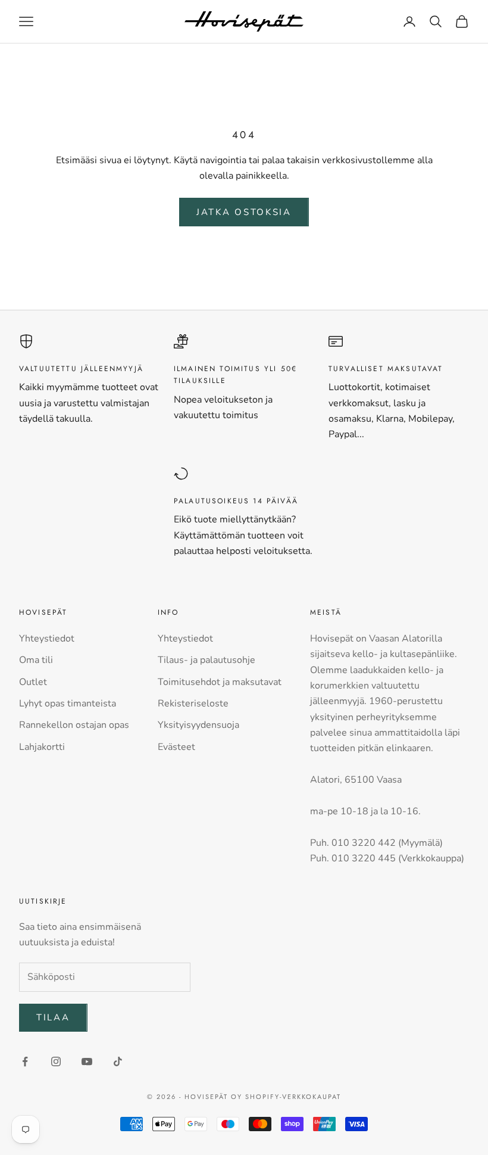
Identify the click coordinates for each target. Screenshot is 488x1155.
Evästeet (176, 747)
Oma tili (36, 660)
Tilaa (53, 1017)
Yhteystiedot (46, 638)
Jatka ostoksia (244, 212)
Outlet (33, 682)
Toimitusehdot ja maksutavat (219, 682)
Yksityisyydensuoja (198, 724)
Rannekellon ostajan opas (74, 724)
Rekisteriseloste (193, 703)
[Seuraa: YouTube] (87, 1061)
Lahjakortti (42, 747)
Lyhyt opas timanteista (67, 703)
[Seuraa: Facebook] (25, 1061)
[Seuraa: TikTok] (118, 1061)
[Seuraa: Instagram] (56, 1061)
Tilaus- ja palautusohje (206, 660)
